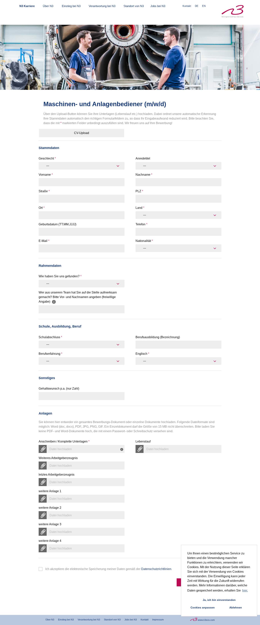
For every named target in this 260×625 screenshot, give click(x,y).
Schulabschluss (50, 337)
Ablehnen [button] (235, 607)
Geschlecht (47, 158)
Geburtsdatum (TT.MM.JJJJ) (57, 224)
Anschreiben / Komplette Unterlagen (64, 441)
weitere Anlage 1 (50, 491)
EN (204, 6)
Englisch (142, 353)
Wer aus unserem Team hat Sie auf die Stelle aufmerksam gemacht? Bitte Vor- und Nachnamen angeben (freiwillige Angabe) (78, 297)
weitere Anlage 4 (50, 540)
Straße (44, 191)
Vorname (46, 174)
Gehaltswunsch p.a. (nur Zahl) (59, 388)
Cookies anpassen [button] (203, 607)
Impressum (158, 619)
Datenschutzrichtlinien (156, 569)
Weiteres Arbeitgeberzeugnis (58, 458)
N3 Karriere (27, 6)
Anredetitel (143, 158)
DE (196, 6)
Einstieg (71, 6)
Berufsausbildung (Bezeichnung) (158, 337)
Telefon (141, 224)
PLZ (139, 191)
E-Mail (44, 240)
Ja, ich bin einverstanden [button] (219, 599)
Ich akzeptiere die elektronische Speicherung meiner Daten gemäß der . (108, 569)
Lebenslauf (143, 441)
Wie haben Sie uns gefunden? (60, 276)
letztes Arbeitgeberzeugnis (56, 474)
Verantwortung (102, 6)
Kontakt (187, 6)
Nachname (144, 174)
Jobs (157, 6)
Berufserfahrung (50, 353)
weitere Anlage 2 (50, 507)
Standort (134, 6)
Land (140, 207)
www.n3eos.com (206, 620)
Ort (42, 207)
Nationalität (144, 240)
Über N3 (48, 6)
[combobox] (81, 166)
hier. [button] (245, 590)
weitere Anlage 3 (50, 524)
